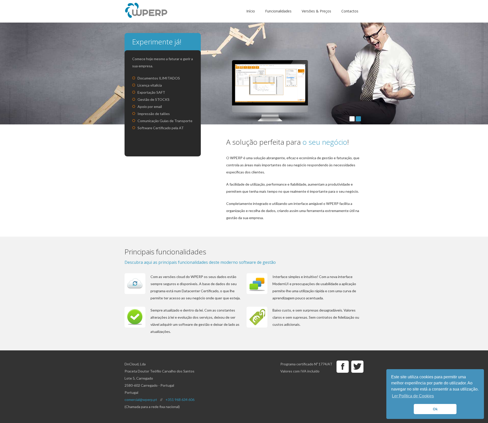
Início (250, 11)
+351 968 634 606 (179, 399)
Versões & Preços (316, 11)
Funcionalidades (278, 11)
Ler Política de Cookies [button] (413, 396)
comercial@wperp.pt (141, 399)
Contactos (349, 11)
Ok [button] (435, 409)
